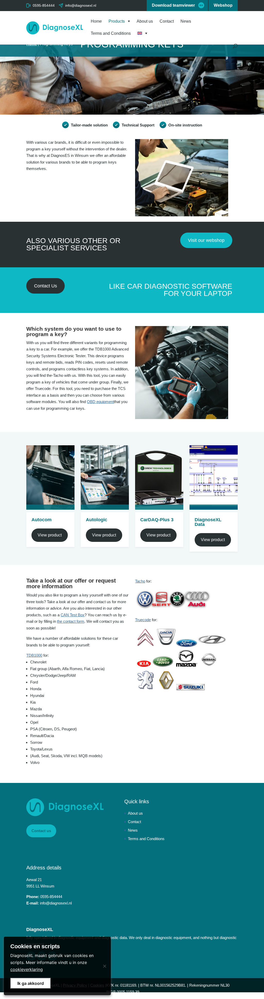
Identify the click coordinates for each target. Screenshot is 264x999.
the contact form (70, 621)
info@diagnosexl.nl (56, 903)
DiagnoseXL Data (208, 522)
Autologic (96, 519)
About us (145, 21)
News (185, 21)
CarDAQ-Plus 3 (157, 519)
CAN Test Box (73, 615)
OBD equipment (100, 401)
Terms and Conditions (111, 34)
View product (50, 535)
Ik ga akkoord (30, 983)
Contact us (41, 831)
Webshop (223, 5)
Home (96, 21)
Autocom (41, 519)
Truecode (143, 620)
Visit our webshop (206, 240)
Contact (167, 21)
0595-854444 (44, 5)
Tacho (140, 581)
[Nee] (104, 966)
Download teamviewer (173, 5)
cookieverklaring (26, 969)
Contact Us (45, 285)
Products (117, 21)
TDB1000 (34, 655)
